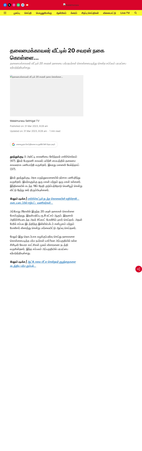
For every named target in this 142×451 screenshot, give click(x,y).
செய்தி (28, 12)
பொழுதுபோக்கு (44, 12)
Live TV (125, 12)
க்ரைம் (74, 12)
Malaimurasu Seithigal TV (24, 120)
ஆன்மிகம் (61, 12)
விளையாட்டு (109, 12)
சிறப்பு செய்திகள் (90, 12)
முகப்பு (17, 12)
